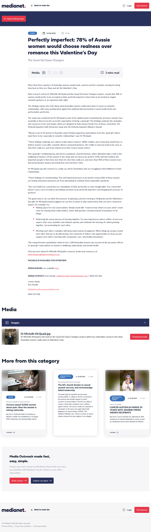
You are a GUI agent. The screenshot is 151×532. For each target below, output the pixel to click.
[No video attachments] (61, 72)
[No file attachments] (49, 72)
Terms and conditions (23, 526)
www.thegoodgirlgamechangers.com (44, 254)
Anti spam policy (40, 526)
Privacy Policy (7, 526)
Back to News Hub (15, 18)
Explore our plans (40, 480)
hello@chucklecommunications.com (43, 289)
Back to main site (42, 6)
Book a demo (17, 480)
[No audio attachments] (55, 72)
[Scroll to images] (44, 72)
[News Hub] (14, 6)
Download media (139, 336)
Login (129, 5)
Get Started (142, 5)
